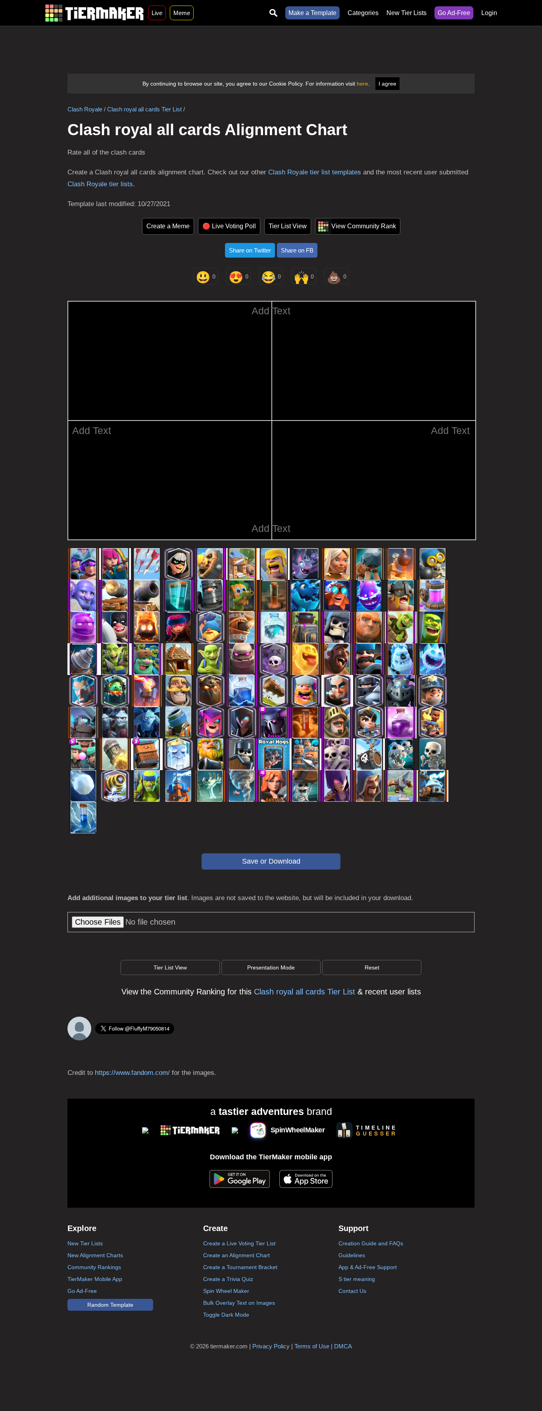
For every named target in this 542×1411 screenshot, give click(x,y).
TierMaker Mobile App (94, 1279)
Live (157, 13)
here (362, 83)
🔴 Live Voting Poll (229, 226)
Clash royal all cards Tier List (144, 109)
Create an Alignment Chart (236, 1255)
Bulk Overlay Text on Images (239, 1303)
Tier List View (288, 226)
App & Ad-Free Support (367, 1267)
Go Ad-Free (454, 13)
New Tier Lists (406, 13)
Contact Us (352, 1291)
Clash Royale (84, 109)
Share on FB (297, 250)
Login (489, 13)
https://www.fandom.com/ (132, 1072)
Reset (372, 967)
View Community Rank (363, 226)
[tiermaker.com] (94, 13)
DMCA (343, 1346)
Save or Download (271, 861)
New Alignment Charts (95, 1255)
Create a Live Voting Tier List (239, 1243)
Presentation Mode (271, 967)
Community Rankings (94, 1267)
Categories (363, 13)
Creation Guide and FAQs (370, 1243)
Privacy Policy (271, 1346)
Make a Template (312, 13)
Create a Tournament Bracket (240, 1267)
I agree (387, 83)
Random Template (110, 1305)
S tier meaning (356, 1279)
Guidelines (351, 1255)
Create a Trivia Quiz (228, 1279)
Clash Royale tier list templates (314, 172)
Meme (181, 13)
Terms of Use (311, 1346)
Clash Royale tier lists (100, 184)
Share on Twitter (250, 250)
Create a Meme (168, 226)
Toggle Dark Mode (226, 1315)
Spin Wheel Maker (226, 1291)
